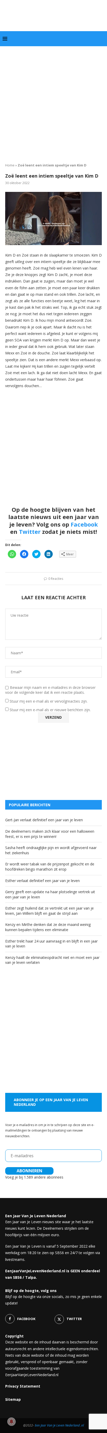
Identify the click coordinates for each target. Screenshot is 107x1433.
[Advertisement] (53, 102)
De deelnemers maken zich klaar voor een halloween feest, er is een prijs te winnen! (49, 834)
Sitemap (13, 1399)
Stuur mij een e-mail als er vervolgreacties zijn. (49, 701)
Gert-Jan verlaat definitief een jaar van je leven (44, 819)
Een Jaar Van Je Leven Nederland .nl (59, 1425)
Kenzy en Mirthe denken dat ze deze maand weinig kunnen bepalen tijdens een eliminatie (48, 927)
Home (10, 165)
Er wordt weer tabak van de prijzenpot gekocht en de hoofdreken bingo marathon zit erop (49, 867)
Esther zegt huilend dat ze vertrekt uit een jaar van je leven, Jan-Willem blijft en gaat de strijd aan (49, 911)
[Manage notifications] (11, 1421)
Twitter (30, 531)
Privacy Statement (22, 1386)
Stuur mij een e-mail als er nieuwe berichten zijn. (50, 709)
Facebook (84, 524)
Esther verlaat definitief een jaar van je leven (42, 880)
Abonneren (29, 1171)
